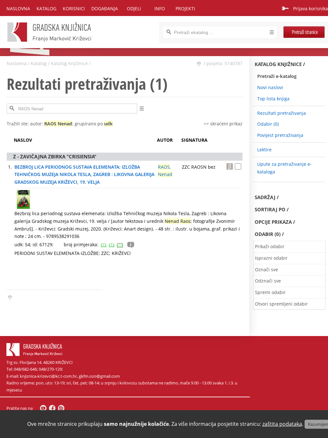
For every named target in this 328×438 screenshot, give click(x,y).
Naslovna (18, 8)
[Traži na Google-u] (229, 166)
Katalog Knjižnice (69, 63)
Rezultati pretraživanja (281, 113)
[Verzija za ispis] (198, 63)
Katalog (39, 63)
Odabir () (268, 124)
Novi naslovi (270, 87)
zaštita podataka (282, 423)
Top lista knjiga (273, 99)
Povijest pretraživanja (280, 135)
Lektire (264, 150)
